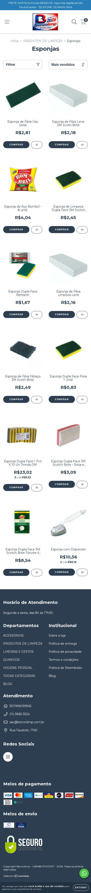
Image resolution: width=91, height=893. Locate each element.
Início (15, 41)
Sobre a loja (57, 635)
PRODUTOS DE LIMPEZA (42, 41)
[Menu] (7, 22)
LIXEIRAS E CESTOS (18, 652)
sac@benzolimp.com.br (27, 722)
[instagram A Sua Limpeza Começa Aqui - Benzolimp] (8, 757)
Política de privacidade (65, 652)
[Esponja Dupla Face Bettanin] (36, 314)
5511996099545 (20, 706)
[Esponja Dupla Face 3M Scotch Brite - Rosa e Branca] (82, 484)
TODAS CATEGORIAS (19, 676)
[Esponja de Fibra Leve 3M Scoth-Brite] (82, 145)
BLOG (7, 684)
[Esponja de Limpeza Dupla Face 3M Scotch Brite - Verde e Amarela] (82, 229)
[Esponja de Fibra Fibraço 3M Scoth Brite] (36, 399)
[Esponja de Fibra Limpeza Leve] (82, 314)
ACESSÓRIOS (13, 635)
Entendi (81, 887)
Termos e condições (63, 660)
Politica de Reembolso (65, 668)
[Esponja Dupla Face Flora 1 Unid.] (82, 399)
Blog (52, 676)
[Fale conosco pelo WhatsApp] (84, 873)
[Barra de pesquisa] (74, 22)
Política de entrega (63, 643)
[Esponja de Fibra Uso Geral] (36, 145)
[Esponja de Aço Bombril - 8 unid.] (36, 229)
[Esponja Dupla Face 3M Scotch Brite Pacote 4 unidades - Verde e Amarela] (36, 572)
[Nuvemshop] (16, 876)
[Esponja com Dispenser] (82, 572)
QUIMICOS (11, 660)
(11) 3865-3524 (20, 714)
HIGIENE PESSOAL (18, 668)
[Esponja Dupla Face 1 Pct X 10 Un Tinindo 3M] (36, 487)
